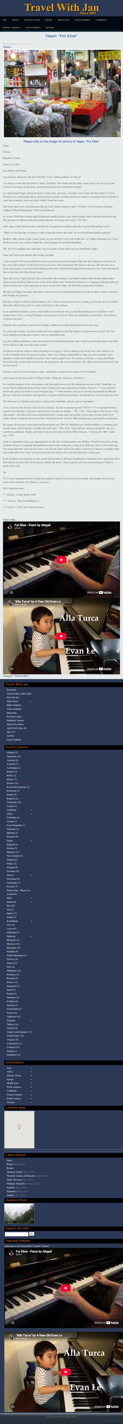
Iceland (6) (12, 893)
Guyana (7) (12, 886)
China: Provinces (15, 1179)
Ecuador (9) (12, 836)
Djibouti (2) (12, 832)
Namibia (11, 1187)
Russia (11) (12, 982)
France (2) (11, 863)
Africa (15, 20)
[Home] (61, 14)
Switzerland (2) (14, 1008)
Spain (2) (11, 989)
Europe (49, 20)
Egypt (9, 840)
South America (33, 28)
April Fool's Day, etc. (17, 727)
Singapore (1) (13, 985)
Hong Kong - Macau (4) (18, 890)
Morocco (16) (13, 943)
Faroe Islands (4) (14, 855)
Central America (11, 28)
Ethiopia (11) (13, 851)
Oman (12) (12, 962)
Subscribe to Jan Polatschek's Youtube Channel (26, 1246)
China (9, 813)
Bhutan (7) (12, 779)
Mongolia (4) (13, 939)
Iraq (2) (10, 909)
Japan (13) (12, 913)
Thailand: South (14, 1171)
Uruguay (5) (12, 1039)
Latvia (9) (11, 928)
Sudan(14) (12, 993)
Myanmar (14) (13, 947)
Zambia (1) (12, 1051)
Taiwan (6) (12, 1012)
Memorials (12, 712)
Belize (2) (11, 775)
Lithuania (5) (13, 932)
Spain (9, 1160)
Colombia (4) (13, 817)
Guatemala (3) (13, 882)
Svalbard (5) (12, 1001)
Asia (5, 20)
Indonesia (11, 901)
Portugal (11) (13, 974)
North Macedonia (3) (17, 955)
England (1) (12, 844)
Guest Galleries (14, 739)
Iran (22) (11, 905)
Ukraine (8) (12, 1027)
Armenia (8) (12, 760)
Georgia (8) (12, 867)
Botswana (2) (13, 790)
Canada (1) (12, 806)
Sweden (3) (12, 1005)
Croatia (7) (12, 821)
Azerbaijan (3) (13, 767)
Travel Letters (21, 676)
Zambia (10, 1195)
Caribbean (101, 20)
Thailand (11, 1020)
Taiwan (7, 47)
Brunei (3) (13, 794)
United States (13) (15, 1035)
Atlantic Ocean (32, 20)
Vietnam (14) (13, 1047)
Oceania (50, 28)
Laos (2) (11, 924)
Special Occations (15, 724)
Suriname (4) (13, 997)
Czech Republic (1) (16, 825)
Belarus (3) (12, 771)
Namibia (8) (12, 951)
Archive (10, 735)
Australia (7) (13, 763)
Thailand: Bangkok (16, 1183)
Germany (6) (13, 871)
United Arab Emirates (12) (19, 1031)
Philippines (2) (14, 970)
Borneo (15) (14, 783)
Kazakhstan (12, 920)
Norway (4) (12, 959)
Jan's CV (11, 731)
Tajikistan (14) (13, 1016)
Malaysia (11, 936)
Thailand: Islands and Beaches (21, 1175)
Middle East (64, 20)
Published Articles (15, 720)
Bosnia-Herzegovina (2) (18, 786)
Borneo (10, 1167)
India (9, 897)
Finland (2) (12, 859)
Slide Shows (12, 701)
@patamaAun (114, 1420)
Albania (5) (12, 752)
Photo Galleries (14, 704)
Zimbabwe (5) (13, 1054)
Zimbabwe (12, 1191)
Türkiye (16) (12, 1024)
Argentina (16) (14, 756)
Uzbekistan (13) (14, 1043)
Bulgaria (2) (12, 798)
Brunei (10, 1164)
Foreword (11, 689)
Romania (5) (12, 978)
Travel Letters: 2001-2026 (19, 693)
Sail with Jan (13, 697)
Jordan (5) (11, 917)
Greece (10, 874)
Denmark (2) (13, 828)
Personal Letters (14, 716)
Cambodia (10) (14, 802)
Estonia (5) (12, 848)
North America (82, 20)
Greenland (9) (13, 878)
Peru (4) (10, 966)
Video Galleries (14, 708)
